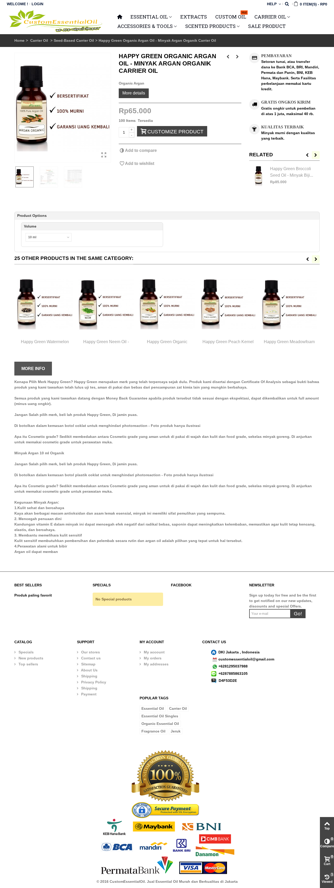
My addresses (156, 664)
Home (19, 40)
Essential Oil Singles (159, 716)
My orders (152, 658)
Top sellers (27, 664)
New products (30, 658)
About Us (89, 670)
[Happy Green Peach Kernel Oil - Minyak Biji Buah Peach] (228, 304)
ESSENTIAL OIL (149, 16)
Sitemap (88, 664)
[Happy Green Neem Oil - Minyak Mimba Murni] (106, 304)
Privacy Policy (93, 682)
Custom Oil (231, 16)
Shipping (88, 676)
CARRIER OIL (270, 16)
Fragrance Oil (153, 731)
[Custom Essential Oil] (56, 21)
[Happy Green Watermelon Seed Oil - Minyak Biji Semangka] (45, 304)
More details (133, 93)
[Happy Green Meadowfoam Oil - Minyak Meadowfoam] (289, 304)
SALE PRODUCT (267, 26)
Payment (88, 694)
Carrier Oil (39, 40)
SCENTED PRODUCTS (210, 26)
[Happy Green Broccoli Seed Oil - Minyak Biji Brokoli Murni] (258, 175)
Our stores (90, 652)
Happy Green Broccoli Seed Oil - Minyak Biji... (291, 171)
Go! (298, 613)
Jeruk (176, 731)
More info (33, 368)
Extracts (193, 16)
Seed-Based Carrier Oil (74, 40)
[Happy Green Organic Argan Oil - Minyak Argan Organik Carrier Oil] (63, 108)
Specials (25, 652)
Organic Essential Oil (160, 724)
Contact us (90, 658)
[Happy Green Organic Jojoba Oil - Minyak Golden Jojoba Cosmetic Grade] (167, 304)
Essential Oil (152, 708)
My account (154, 652)
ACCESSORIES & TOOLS (145, 26)
